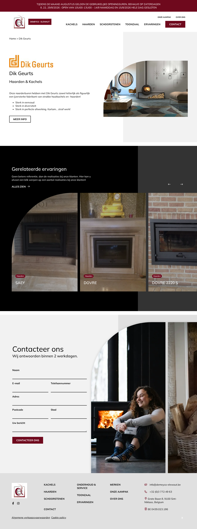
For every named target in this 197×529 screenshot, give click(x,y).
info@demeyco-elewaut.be (165, 484)
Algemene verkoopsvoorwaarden (31, 517)
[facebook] (13, 503)
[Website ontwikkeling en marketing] (182, 517)
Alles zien (19, 186)
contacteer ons (27, 440)
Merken (115, 484)
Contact (175, 24)
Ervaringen (152, 24)
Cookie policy (58, 517)
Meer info (20, 119)
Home (12, 38)
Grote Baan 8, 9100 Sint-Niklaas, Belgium (160, 500)
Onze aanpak (164, 17)
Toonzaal (132, 24)
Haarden (88, 24)
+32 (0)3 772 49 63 (161, 491)
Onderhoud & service (86, 486)
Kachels (71, 24)
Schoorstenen (110, 24)
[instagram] (18, 503)
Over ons (180, 17)
